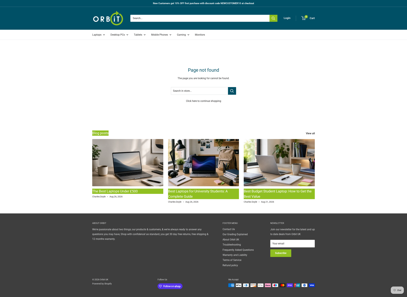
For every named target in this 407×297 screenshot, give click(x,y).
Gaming (181, 34)
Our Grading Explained (235, 234)
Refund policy (230, 265)
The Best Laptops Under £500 (115, 191)
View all (310, 133)
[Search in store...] (232, 91)
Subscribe (280, 253)
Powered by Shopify (102, 283)
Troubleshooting (232, 244)
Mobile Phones (159, 34)
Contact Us (229, 229)
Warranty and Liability (235, 254)
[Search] (273, 18)
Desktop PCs (117, 34)
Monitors (200, 34)
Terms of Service (232, 260)
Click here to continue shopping (203, 100)
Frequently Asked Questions (238, 249)
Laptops (96, 34)
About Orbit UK (231, 239)
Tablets (138, 34)
